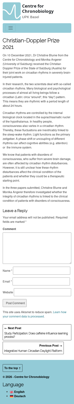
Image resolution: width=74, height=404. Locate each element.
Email (7, 281)
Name (7, 270)
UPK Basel (30, 17)
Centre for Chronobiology (38, 8)
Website (8, 292)
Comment (9, 229)
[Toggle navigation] (11, 27)
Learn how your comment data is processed (34, 314)
